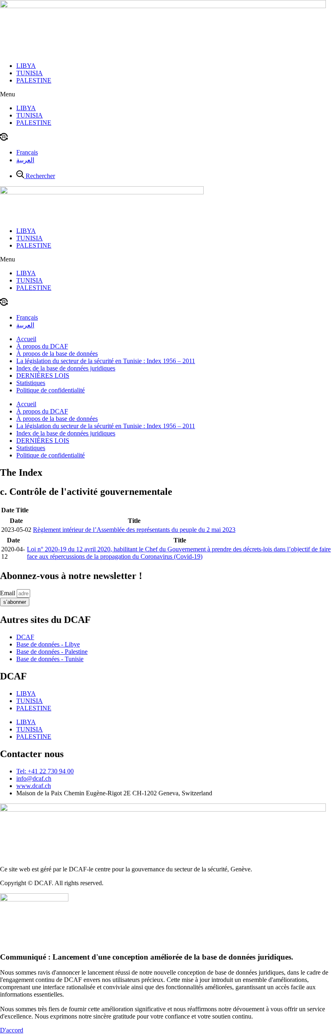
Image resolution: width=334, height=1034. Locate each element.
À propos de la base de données (57, 353)
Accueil (26, 338)
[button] (167, 94)
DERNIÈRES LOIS (42, 375)
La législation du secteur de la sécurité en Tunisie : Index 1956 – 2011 (105, 360)
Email (8, 593)
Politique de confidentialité (50, 390)
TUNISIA (29, 73)
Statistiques (30, 382)
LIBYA (26, 65)
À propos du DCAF (42, 346)
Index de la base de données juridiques (65, 368)
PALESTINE (33, 80)
